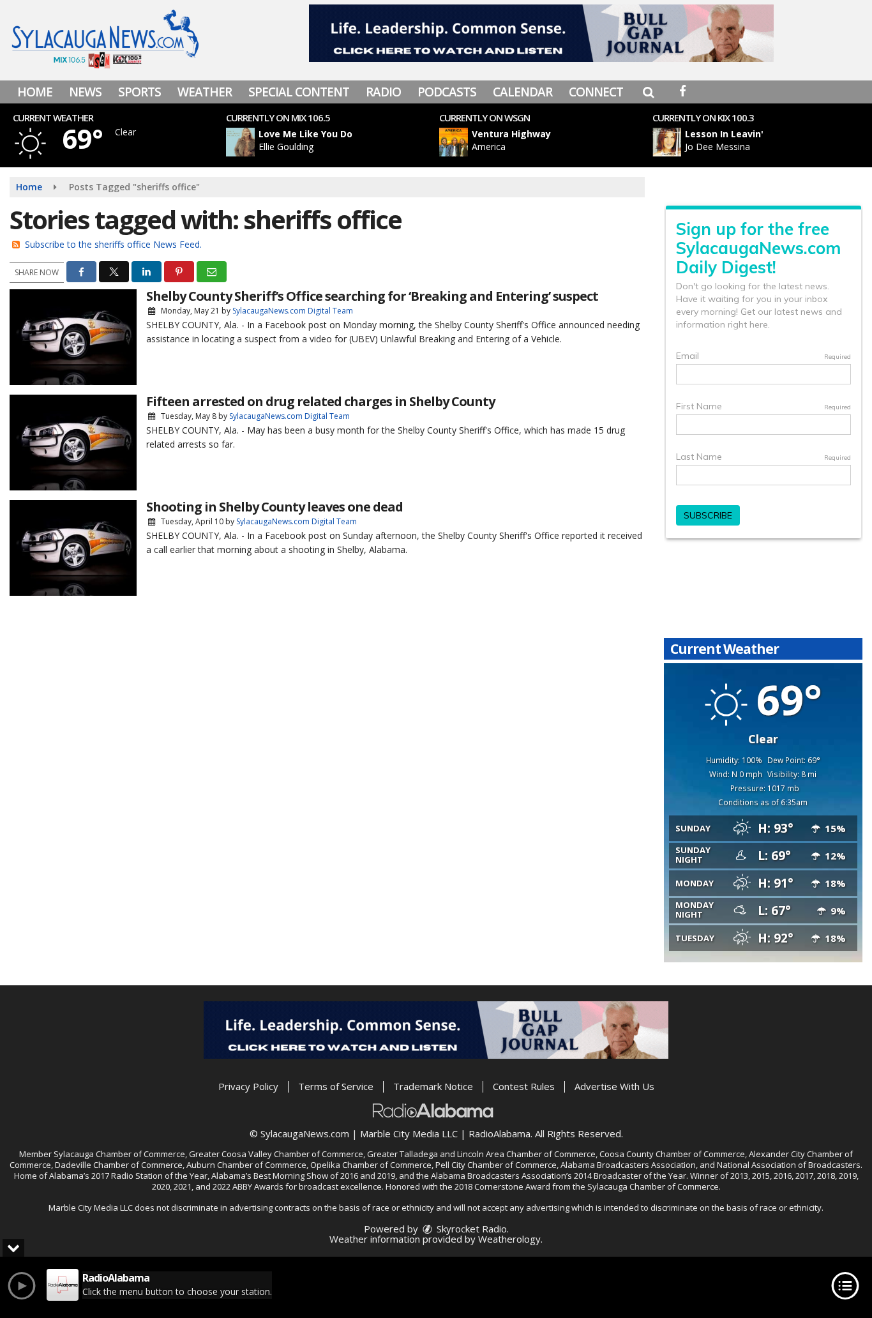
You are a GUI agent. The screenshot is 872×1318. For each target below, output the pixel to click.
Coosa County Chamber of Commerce (672, 1154)
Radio (383, 92)
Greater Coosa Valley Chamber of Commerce (276, 1154)
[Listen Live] (339, 142)
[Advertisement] (541, 33)
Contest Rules (524, 1086)
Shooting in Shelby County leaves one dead (274, 506)
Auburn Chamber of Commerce (246, 1164)
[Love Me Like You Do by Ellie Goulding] (240, 142)
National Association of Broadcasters (789, 1164)
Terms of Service (335, 1086)
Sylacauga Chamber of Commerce (119, 1154)
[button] (648, 92)
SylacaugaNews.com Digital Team (292, 310)
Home (34, 92)
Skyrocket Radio (470, 1228)
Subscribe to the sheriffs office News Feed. (113, 244)
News (85, 92)
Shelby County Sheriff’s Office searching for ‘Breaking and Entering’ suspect (372, 296)
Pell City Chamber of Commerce (496, 1164)
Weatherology (509, 1238)
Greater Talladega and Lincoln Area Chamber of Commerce (481, 1154)
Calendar (522, 92)
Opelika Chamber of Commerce (371, 1164)
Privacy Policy (248, 1086)
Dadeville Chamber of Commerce (119, 1164)
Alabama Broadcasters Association (628, 1164)
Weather (204, 92)
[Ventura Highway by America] (453, 142)
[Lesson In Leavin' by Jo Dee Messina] (666, 142)
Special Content (298, 92)
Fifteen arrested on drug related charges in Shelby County (320, 401)
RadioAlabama (499, 1133)
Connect (596, 92)
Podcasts (446, 92)
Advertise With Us (614, 1086)
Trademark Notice (433, 1086)
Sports (139, 92)
